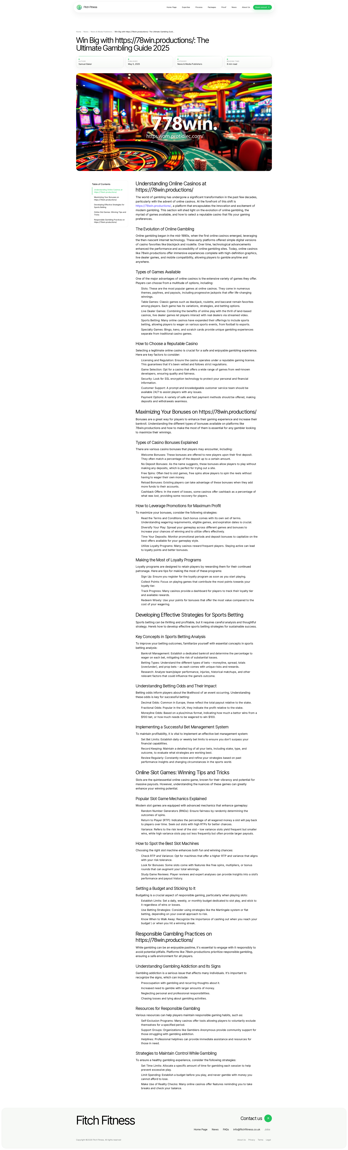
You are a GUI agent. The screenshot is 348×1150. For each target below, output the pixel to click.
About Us (241, 1140)
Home (78, 32)
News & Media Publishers (101, 32)
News (85, 32)
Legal (268, 1140)
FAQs (226, 1129)
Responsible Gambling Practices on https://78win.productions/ (109, 221)
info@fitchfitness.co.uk (246, 1129)
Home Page (200, 1129)
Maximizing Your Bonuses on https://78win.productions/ (106, 198)
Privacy (251, 1140)
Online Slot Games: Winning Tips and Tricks (110, 213)
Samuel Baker (85, 64)
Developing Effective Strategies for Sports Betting (109, 206)
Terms (260, 1140)
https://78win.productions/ (153, 205)
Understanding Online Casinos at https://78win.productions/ (108, 191)
